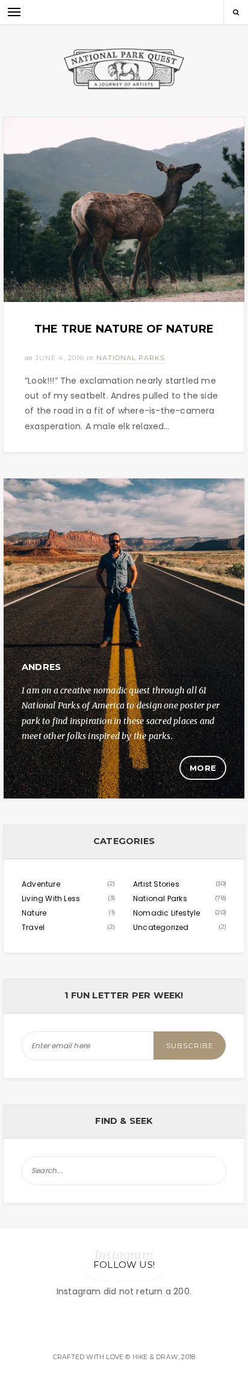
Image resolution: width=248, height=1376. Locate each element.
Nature (34, 913)
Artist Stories (156, 884)
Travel (33, 927)
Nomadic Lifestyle (166, 913)
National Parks (130, 358)
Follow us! (124, 1264)
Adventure (41, 884)
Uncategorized (161, 927)
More (203, 768)
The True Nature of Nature (124, 329)
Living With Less (51, 898)
